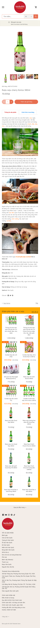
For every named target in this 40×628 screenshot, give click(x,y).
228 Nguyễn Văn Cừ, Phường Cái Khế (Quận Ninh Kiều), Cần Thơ (19, 587)
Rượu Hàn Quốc (6, 564)
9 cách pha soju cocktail (23, 256)
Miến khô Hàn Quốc (8, 547)
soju (31, 118)
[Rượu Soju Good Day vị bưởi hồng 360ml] (11, 482)
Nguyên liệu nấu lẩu (8, 567)
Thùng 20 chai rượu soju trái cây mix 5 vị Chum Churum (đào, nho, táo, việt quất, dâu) (29, 331)
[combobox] (13, 16)
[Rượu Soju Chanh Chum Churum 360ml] (29, 436)
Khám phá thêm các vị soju (13, 311)
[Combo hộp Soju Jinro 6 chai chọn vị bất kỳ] (29, 347)
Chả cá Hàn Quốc (7, 537)
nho (3, 126)
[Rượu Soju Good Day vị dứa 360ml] (29, 482)
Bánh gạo (5, 535)
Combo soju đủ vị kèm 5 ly (11, 399)
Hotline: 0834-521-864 (9, 610)
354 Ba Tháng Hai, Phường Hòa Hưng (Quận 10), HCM (18, 573)
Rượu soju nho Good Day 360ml (11, 445)
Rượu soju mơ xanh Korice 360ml (29, 377)
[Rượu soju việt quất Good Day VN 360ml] (11, 458)
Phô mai (4, 557)
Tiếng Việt (4, 616)
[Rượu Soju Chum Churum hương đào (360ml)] (29, 458)
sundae (9, 221)
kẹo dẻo (11, 212)
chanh (29, 124)
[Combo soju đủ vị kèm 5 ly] (11, 391)
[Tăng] (11, 102)
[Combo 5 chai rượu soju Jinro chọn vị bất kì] (29, 391)
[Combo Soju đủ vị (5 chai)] (11, 347)
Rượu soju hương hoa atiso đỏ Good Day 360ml (29, 422)
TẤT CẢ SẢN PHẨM (7, 533)
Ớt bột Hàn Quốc (7, 542)
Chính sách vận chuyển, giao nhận (12, 605)
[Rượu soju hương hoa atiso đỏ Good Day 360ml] (29, 413)
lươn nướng (15, 219)
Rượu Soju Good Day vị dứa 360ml (29, 490)
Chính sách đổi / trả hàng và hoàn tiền (13, 602)
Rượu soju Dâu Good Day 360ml (11, 421)
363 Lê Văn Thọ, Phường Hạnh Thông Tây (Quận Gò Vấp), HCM (19, 581)
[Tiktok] (14, 515)
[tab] (10, 112)
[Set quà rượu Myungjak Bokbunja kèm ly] (11, 369)
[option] (5, 78)
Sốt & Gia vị (5, 552)
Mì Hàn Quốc (6, 545)
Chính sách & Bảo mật (8, 595)
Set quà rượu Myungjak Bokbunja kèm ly (11, 377)
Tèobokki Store (16, 623)
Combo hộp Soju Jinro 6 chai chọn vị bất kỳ (29, 355)
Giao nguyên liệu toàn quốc (10, 591)
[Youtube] (6, 515)
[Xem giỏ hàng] (36, 7)
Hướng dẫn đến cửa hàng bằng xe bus (13, 607)
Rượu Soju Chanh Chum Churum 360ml (29, 445)
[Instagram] (9, 515)
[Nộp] (35, 16)
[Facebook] (3, 515)
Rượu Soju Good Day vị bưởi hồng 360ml (11, 490)
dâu (36, 124)
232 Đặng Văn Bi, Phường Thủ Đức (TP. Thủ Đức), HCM (18, 584)
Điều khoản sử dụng (8, 597)
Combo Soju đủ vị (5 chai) (11, 355)
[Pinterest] (11, 515)
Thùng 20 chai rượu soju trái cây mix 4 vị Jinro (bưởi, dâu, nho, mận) (11, 330)
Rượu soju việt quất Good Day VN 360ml (11, 466)
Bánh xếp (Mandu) (7, 559)
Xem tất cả (35, 312)
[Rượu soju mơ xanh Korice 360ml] (29, 369)
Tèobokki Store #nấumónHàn (11, 571)
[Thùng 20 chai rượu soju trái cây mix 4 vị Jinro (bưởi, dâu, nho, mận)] (11, 320)
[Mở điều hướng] (3, 7)
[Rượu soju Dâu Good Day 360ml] (11, 413)
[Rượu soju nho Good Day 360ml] (11, 436)
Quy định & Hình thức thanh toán (12, 600)
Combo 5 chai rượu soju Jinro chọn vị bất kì (29, 399)
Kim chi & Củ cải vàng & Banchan (11, 555)
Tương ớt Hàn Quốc (8, 540)
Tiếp (36, 303)
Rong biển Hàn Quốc (8, 550)
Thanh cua (5, 562)
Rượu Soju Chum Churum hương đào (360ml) (29, 467)
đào (33, 124)
